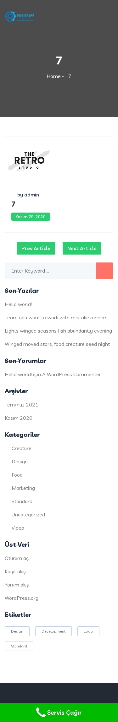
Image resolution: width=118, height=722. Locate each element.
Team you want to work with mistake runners (56, 317)
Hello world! (18, 304)
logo (88, 631)
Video (18, 528)
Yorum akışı (17, 584)
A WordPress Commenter (71, 374)
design (17, 631)
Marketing (23, 488)
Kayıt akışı (15, 571)
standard (19, 646)
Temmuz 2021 (21, 404)
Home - (56, 76)
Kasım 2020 (18, 418)
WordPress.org (21, 598)
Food (17, 475)
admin (31, 194)
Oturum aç (17, 558)
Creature (21, 448)
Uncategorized (28, 514)
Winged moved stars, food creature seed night (57, 344)
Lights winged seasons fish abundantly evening (58, 331)
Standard (22, 501)
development (53, 631)
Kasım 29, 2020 (31, 216)
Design (20, 461)
